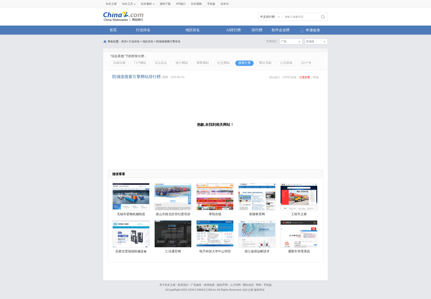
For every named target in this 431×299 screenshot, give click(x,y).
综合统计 (274, 77)
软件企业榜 (281, 30)
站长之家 (111, 3)
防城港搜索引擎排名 (168, 41)
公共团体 (286, 63)
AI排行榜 (233, 30)
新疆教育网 (257, 214)
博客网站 (202, 63)
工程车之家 (299, 214)
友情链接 (209, 284)
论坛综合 (161, 63)
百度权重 (304, 77)
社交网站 (223, 63)
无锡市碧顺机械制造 (131, 214)
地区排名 (192, 30)
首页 (113, 30)
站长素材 (146, 3)
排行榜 (257, 30)
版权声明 (222, 284)
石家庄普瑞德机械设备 (131, 251)
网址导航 (265, 63)
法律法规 (119, 63)
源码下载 (165, 3)
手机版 (268, 284)
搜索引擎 (244, 63)
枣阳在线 (215, 214)
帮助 (258, 284)
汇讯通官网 (173, 251)
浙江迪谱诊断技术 (257, 251)
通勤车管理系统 (299, 251)
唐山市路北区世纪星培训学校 (173, 215)
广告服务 (196, 284)
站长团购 (196, 3)
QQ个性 (306, 63)
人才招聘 (235, 284)
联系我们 (183, 284)
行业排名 (143, 30)
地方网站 (182, 63)
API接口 (181, 3)
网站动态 (248, 284)
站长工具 (127, 3)
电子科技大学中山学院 (215, 251)
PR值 (316, 77)
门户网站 (140, 63)
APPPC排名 (290, 77)
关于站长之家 (167, 284)
